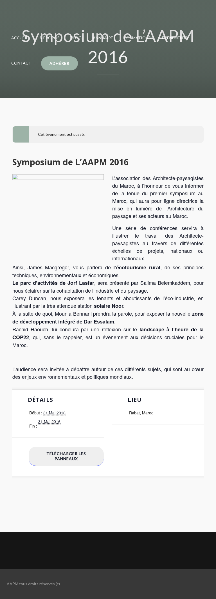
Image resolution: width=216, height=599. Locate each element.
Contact (21, 63)
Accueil (19, 37)
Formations (137, 37)
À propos (49, 37)
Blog (76, 37)
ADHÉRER (59, 63)
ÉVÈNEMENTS (175, 37)
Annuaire (103, 37)
